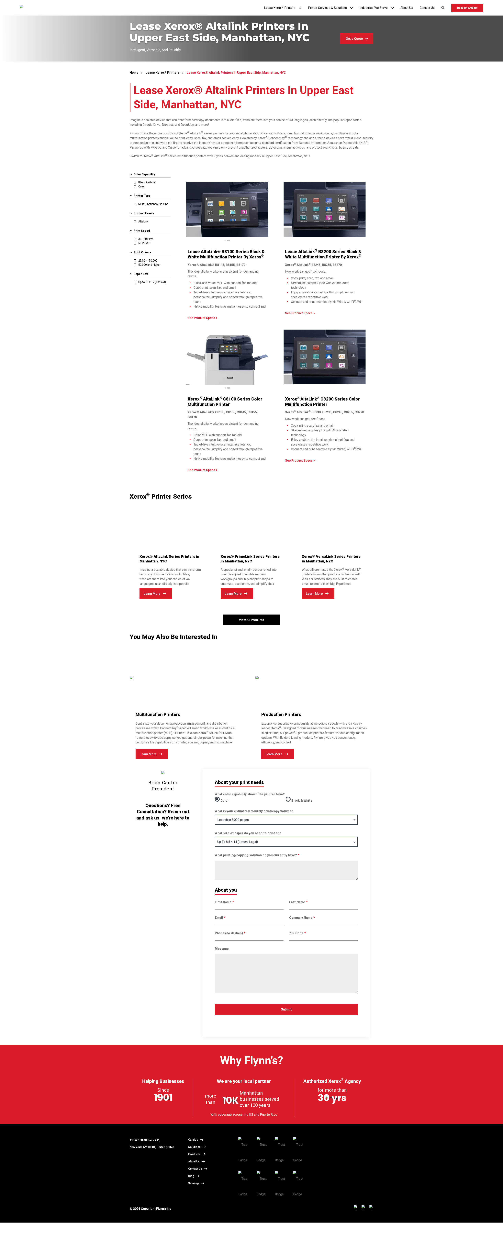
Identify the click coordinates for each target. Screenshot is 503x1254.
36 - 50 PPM (145, 239)
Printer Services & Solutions (327, 8)
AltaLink (143, 221)
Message (222, 949)
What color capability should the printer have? (250, 794)
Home (134, 72)
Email (220, 918)
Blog (191, 1176)
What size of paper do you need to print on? (248, 833)
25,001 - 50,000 (147, 260)
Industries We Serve (374, 8)
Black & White (146, 182)
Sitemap (193, 1183)
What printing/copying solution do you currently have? (257, 855)
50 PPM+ (144, 243)
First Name (224, 902)
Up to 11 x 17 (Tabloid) (152, 282)
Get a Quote (354, 38)
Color (141, 186)
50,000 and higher (149, 264)
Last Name (298, 902)
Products (194, 1154)
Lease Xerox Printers (279, 8)
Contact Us (427, 8)
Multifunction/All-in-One (153, 204)
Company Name (302, 918)
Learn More (152, 593)
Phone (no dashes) (230, 933)
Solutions (194, 1146)
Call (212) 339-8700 (184, 1246)
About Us (406, 8)
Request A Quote (467, 7)
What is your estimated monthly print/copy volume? (254, 811)
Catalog (193, 1139)
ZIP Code (297, 933)
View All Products (251, 620)
